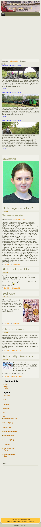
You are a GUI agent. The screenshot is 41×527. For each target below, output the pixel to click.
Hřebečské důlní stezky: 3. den (11, 65)
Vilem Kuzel (23, 525)
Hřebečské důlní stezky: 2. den (11, 92)
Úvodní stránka (13, 61)
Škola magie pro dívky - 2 (17, 208)
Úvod (5, 384)
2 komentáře (16, 264)
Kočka (6, 388)
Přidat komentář (17, 351)
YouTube (14, 519)
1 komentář (15, 323)
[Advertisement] (20, 37)
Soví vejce (8, 293)
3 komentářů (16, 288)
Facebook (21, 519)
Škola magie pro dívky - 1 (20, 219)
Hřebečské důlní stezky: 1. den (11, 120)
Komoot (27, 519)
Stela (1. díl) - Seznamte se (18, 356)
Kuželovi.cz (20, 4)
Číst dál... (5, 88)
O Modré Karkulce (13, 329)
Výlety (6, 386)
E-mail (6, 211)
